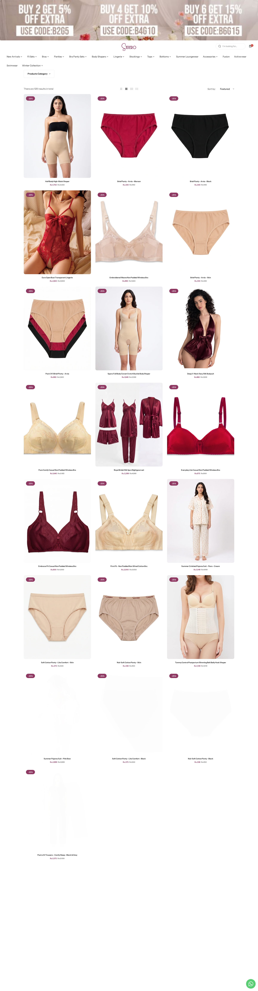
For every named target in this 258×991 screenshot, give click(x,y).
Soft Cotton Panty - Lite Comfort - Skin (57, 662)
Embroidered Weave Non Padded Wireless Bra (129, 277)
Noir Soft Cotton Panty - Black (200, 759)
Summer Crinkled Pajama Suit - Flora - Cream (200, 566)
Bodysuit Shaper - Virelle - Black (57, 951)
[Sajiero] (129, 46)
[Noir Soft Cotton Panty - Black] (200, 713)
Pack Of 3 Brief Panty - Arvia (57, 374)
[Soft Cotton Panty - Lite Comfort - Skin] (57, 617)
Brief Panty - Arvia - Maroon (129, 181)
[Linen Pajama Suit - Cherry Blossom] (129, 809)
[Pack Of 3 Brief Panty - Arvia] (57, 328)
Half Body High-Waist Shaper (57, 181)
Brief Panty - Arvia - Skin (200, 277)
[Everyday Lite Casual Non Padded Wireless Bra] (200, 425)
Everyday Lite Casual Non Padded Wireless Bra (200, 470)
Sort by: (212, 89)
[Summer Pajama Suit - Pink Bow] (57, 713)
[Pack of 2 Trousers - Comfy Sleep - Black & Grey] (57, 809)
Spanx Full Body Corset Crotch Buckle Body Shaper (129, 374)
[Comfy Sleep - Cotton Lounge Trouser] (200, 809)
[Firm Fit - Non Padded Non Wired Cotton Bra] (129, 521)
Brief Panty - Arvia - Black (200, 181)
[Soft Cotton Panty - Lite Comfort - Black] (129, 713)
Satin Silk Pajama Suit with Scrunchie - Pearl (129, 951)
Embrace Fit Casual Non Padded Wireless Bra (57, 566)
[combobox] (230, 46)
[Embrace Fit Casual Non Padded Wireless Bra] (57, 521)
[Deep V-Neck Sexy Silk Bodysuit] (200, 328)
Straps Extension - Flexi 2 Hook (201, 951)
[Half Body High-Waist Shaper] (57, 136)
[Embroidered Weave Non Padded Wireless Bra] (129, 232)
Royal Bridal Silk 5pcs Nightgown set (129, 470)
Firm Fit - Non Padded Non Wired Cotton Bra (128, 566)
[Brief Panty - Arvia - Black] (200, 136)
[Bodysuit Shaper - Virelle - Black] (57, 906)
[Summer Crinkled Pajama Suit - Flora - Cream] (200, 521)
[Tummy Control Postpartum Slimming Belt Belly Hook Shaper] (200, 617)
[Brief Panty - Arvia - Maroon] (129, 136)
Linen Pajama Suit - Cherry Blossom (129, 855)
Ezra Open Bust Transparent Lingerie (57, 277)
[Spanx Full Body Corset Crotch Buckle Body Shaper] (129, 328)
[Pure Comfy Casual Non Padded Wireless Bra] (57, 425)
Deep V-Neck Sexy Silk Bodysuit (200, 374)
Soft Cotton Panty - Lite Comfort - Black (129, 759)
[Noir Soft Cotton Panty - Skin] (129, 617)
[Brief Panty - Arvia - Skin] (200, 232)
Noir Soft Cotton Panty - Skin (129, 662)
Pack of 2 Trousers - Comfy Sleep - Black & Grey (57, 855)
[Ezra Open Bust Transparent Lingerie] (57, 232)
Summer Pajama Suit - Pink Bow (57, 759)
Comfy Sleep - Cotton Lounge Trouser (200, 855)
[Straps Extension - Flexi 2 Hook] (200, 906)
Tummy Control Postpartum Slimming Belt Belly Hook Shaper (200, 662)
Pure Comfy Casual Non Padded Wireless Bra (57, 470)
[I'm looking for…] (219, 46)
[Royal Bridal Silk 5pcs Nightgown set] (129, 425)
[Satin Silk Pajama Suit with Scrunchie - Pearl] (129, 906)
